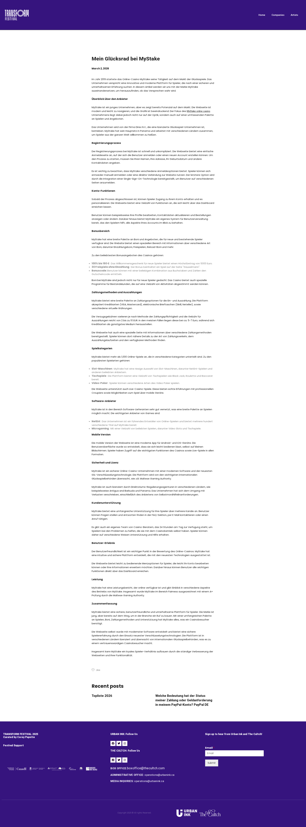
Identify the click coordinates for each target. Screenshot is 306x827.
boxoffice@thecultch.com (146, 768)
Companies (278, 15)
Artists (294, 15)
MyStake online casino (198, 111)
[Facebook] (113, 743)
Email (210, 748)
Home (262, 15)
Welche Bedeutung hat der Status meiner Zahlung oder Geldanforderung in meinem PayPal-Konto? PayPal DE (183, 700)
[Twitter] (118, 743)
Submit (212, 762)
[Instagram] (124, 743)
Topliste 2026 (102, 696)
